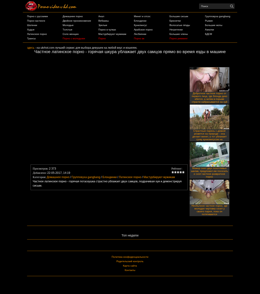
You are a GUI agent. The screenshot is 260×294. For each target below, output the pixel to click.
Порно (102, 38)
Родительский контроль (129, 261)
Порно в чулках (107, 29)
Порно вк (139, 38)
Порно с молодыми (74, 38)
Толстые (67, 29)
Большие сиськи (178, 16)
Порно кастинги (36, 20)
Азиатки (209, 29)
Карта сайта (130, 265)
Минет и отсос (142, 16)
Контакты (130, 270)
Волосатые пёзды (179, 25)
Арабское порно (143, 29)
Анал (101, 16)
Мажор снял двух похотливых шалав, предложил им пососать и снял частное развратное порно (209, 172)
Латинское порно (37, 34)
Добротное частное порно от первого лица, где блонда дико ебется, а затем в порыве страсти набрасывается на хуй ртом (209, 99)
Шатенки (32, 25)
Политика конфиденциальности (130, 256)
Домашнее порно (73, 16)
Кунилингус (140, 25)
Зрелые (102, 25)
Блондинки (140, 20)
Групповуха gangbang (217, 16)
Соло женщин (71, 34)
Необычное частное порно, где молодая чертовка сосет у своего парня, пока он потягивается (209, 210)
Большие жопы (213, 25)
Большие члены (178, 34)
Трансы (31, 38)
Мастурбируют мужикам (112, 34)
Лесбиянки (140, 34)
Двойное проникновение (77, 20)
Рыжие (209, 20)
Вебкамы (103, 20)
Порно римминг (178, 38)
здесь (30, 47)
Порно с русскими (37, 16)
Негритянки (176, 29)
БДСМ (208, 34)
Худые (30, 29)
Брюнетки (175, 20)
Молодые (68, 25)
